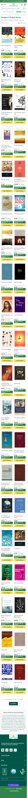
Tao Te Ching (5, 179)
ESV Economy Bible (6, 282)
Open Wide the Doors (5, 583)
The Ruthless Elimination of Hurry (19, 180)
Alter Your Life (18, 682)
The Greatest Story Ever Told (19, 248)
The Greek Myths (6, 349)
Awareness (4, 650)
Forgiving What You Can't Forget (6, 113)
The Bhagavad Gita (6, 450)
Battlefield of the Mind (6, 80)
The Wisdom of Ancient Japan (5, 516)
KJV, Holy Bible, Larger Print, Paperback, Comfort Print (7, 418)
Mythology (17, 383)
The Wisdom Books (19, 418)
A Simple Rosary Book (18, 516)
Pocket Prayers (18, 145)
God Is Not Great (19, 583)
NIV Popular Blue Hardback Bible (6, 549)
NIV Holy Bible (18, 282)
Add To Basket (7, 57)
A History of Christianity (17, 80)
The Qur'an (4, 682)
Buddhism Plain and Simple (19, 350)
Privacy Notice (19, 788)
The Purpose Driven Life (19, 113)
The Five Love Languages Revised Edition (6, 146)
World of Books (11, 788)
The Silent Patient (19, 214)
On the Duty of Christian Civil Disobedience (5, 484)
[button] (2, 4)
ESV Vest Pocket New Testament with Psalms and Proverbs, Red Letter (20, 484)
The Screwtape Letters (18, 46)
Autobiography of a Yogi (6, 315)
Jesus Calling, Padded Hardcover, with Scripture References (6, 384)
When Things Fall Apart (6, 616)
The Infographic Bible (18, 650)
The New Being (18, 315)
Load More (13, 703)
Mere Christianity (6, 45)
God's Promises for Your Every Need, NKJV (19, 451)
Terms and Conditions (14, 790)
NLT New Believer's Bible (6, 248)
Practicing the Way (6, 214)
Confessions (17, 548)
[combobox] (13, 8)
